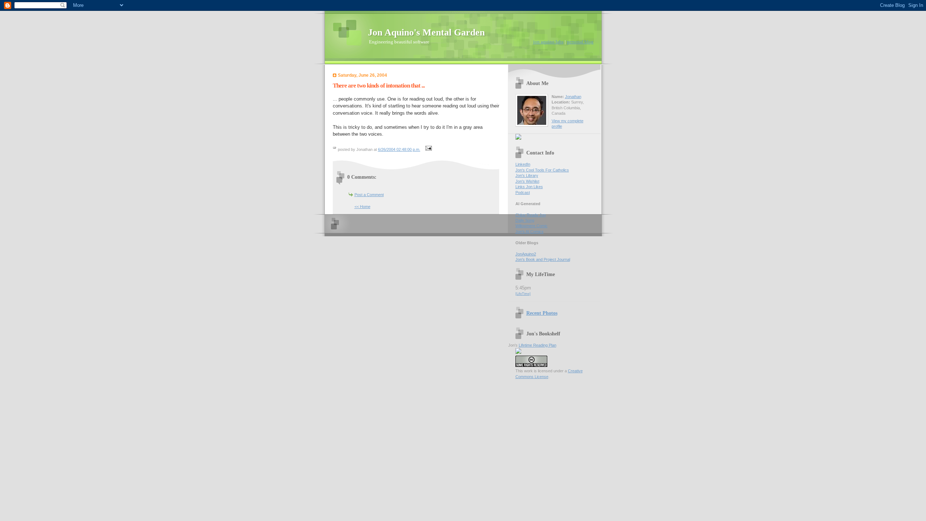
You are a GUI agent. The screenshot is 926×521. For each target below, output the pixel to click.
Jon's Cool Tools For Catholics (542, 170)
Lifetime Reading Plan (537, 345)
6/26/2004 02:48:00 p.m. (399, 149)
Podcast (522, 192)
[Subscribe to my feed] (518, 138)
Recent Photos (541, 313)
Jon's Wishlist (527, 181)
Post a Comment (369, 194)
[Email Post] (427, 149)
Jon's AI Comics (529, 231)
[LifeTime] (523, 294)
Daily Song (524, 220)
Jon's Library (526, 175)
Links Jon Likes (529, 187)
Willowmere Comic (531, 226)
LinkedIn (522, 164)
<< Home (362, 206)
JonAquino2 (525, 254)
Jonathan (573, 96)
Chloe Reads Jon (530, 215)
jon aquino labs (548, 42)
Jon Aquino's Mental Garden (426, 32)
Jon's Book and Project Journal (542, 259)
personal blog (580, 42)
